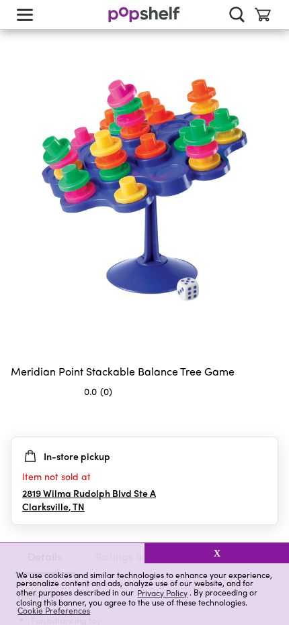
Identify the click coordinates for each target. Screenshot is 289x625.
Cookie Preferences (53, 610)
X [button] (217, 553)
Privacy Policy (162, 592)
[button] (72, 553)
